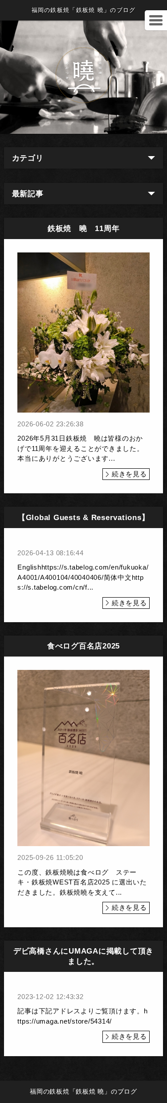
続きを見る (129, 474)
